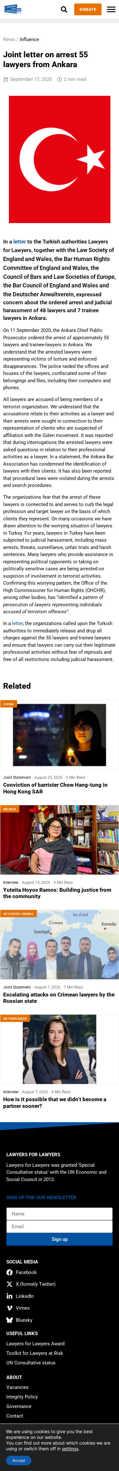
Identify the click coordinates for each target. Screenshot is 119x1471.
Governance (18, 1406)
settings (70, 1448)
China (8, 704)
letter (19, 242)
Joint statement (17, 777)
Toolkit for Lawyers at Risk (34, 1353)
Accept (18, 1460)
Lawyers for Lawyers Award (35, 1344)
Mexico (9, 809)
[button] (64, 9)
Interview (10, 882)
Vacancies (17, 1387)
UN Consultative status (31, 1363)
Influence (29, 39)
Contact (14, 1416)
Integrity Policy (22, 1397)
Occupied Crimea (18, 914)
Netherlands (15, 1018)
